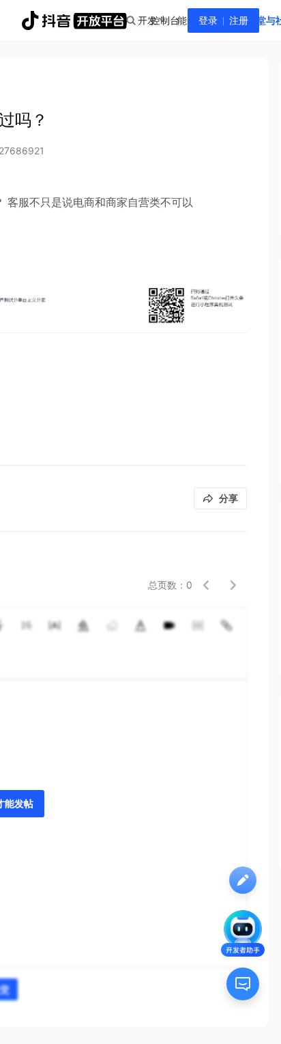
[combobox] (130, 20)
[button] (206, 585)
